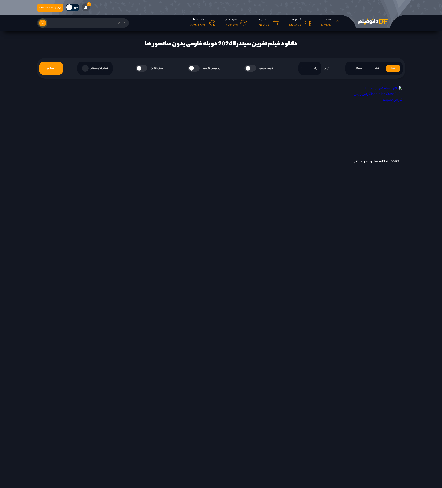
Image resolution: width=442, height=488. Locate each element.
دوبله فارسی (266, 68)
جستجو (51, 68)
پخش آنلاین (157, 68)
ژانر (326, 68)
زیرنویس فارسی (211, 68)
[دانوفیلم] (373, 21)
